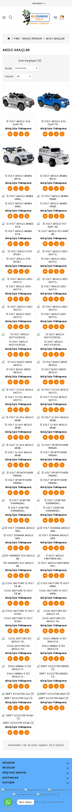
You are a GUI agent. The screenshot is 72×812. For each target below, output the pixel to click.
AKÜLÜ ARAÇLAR (55, 38)
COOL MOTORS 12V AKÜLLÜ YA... (53, 620)
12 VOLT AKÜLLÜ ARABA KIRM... (18, 205)
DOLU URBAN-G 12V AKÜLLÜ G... (18, 675)
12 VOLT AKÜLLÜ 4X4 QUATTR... (18, 123)
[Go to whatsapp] (8, 802)
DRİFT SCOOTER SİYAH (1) (18, 723)
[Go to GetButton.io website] (8, 808)
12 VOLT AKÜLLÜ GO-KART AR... (53, 232)
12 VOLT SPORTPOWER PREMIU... (53, 454)
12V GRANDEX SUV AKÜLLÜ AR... (18, 564)
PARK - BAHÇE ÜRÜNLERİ (28, 38)
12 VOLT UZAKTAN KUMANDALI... (18, 509)
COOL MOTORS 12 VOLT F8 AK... (18, 592)
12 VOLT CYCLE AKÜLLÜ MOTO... (18, 398)
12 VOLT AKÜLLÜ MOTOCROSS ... (18, 343)
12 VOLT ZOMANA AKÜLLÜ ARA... (18, 537)
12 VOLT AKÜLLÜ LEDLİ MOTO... (53, 260)
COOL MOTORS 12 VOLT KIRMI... (53, 592)
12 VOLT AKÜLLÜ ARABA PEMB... (53, 205)
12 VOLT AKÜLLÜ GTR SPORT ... (18, 260)
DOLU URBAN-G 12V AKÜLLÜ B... (53, 647)
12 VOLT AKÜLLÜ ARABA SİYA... (18, 232)
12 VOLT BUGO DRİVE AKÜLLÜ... (18, 371)
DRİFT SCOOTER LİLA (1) (18, 698)
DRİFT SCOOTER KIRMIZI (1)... (54, 675)
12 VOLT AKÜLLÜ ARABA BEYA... (18, 177)
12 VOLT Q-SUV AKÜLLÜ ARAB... (18, 426)
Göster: (9, 76)
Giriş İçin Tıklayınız (18, 128)
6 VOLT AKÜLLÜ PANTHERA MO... (53, 564)
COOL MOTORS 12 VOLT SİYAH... (18, 620)
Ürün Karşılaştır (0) (30, 60)
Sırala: (8, 68)
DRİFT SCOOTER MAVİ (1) (53, 698)
